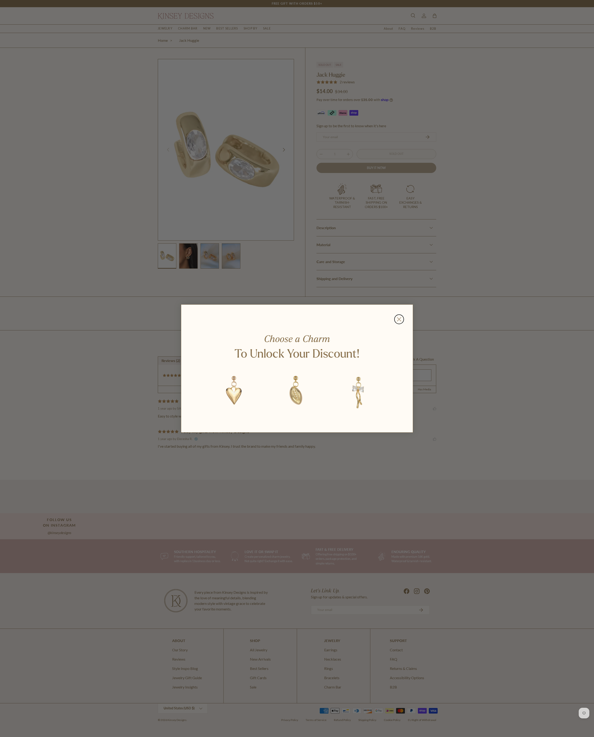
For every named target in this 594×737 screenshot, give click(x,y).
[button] (234, 392)
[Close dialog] (399, 319)
